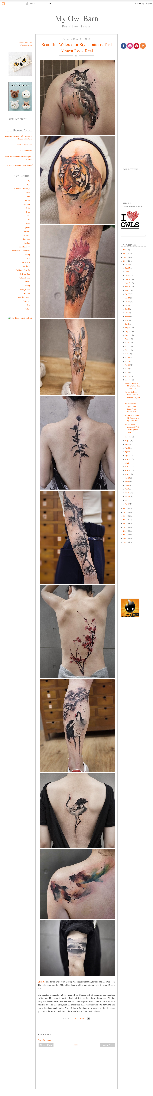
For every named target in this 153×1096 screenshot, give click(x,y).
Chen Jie (42, 981)
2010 (125, 538)
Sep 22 (127, 312)
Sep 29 (127, 309)
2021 (125, 253)
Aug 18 (128, 331)
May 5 (127, 440)
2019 (125, 261)
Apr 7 (127, 455)
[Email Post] (88, 1018)
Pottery (27, 285)
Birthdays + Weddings (22, 188)
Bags (28, 184)
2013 (125, 527)
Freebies (27, 231)
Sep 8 (127, 320)
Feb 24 (127, 478)
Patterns (27, 281)
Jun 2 (127, 372)
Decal (28, 212)
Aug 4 (127, 339)
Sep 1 (127, 324)
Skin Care (26, 293)
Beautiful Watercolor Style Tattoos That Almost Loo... (132, 386)
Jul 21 (127, 346)
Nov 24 (128, 279)
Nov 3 (127, 290)
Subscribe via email (25, 42)
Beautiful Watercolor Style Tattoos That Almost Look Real (76, 47)
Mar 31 (128, 459)
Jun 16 (127, 365)
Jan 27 (127, 492)
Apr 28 (127, 444)
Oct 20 (127, 298)
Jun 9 (127, 368)
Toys (28, 305)
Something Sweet (24, 297)
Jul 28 (127, 342)
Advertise (23, 45)
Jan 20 (127, 496)
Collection (26, 204)
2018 (125, 508)
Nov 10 (128, 286)
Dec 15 (127, 268)
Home (75, 1044)
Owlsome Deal (25, 274)
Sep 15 (127, 316)
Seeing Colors (25, 289)
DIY (28, 219)
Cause (28, 196)
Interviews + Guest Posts (21, 250)
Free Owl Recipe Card (24, 144)
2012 (125, 531)
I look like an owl (24, 247)
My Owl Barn (76, 18)
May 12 (128, 437)
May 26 (128, 376)
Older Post (107, 1044)
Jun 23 (127, 361)
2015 (125, 519)
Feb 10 (127, 485)
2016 (125, 516)
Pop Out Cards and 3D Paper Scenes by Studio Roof (132, 418)
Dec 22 (127, 264)
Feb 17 (127, 481)
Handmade (26, 239)
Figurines (26, 227)
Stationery (26, 301)
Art (29, 181)
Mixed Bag (26, 262)
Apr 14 (127, 451)
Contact (29, 45)
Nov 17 (128, 283)
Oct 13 (127, 301)
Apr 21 (127, 448)
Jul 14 (127, 350)
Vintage (27, 309)
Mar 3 (127, 474)
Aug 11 (128, 335)
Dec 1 (127, 275)
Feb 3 (127, 489)
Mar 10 (128, 470)
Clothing (27, 200)
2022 (125, 249)
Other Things (25, 266)
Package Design (24, 278)
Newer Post (46, 1044)
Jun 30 (127, 357)
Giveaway (26, 235)
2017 (125, 512)
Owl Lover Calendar (23, 270)
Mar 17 (128, 466)
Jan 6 (127, 504)
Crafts (28, 208)
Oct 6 (127, 305)
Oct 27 (127, 294)
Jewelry (27, 254)
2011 (125, 534)
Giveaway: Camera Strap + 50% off (19, 165)
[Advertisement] (76, 1059)
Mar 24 (128, 463)
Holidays (27, 243)
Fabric (28, 223)
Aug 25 (128, 327)
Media (28, 258)
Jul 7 (127, 353)
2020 (125, 257)
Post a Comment (44, 1040)
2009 (125, 542)
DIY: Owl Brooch (26, 150)
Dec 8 (127, 271)
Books (28, 192)
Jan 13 (127, 500)
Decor (28, 215)
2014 (125, 523)
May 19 (128, 380)
